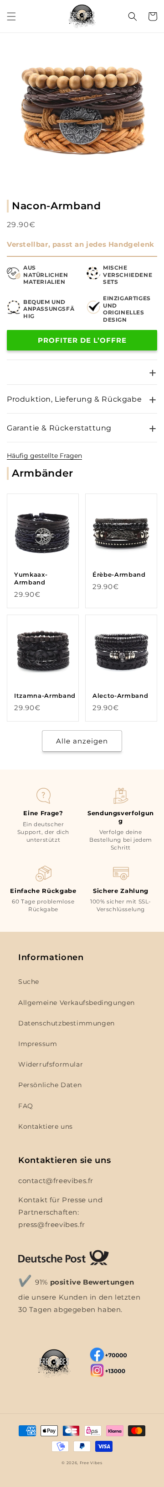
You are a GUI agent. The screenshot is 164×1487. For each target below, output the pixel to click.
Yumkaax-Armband (30, 578)
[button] (11, 16)
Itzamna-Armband (45, 695)
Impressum (37, 1044)
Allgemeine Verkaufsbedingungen (76, 1002)
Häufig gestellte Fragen (44, 455)
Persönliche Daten (50, 1085)
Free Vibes (91, 1462)
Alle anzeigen (82, 741)
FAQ (25, 1106)
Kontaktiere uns (45, 1126)
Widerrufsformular (50, 1064)
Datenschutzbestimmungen (66, 1023)
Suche (28, 981)
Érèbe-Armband (119, 574)
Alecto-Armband (120, 695)
